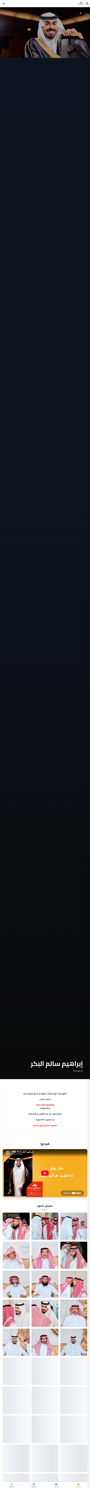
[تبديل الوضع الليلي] (4, 3)
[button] (73, 1226)
